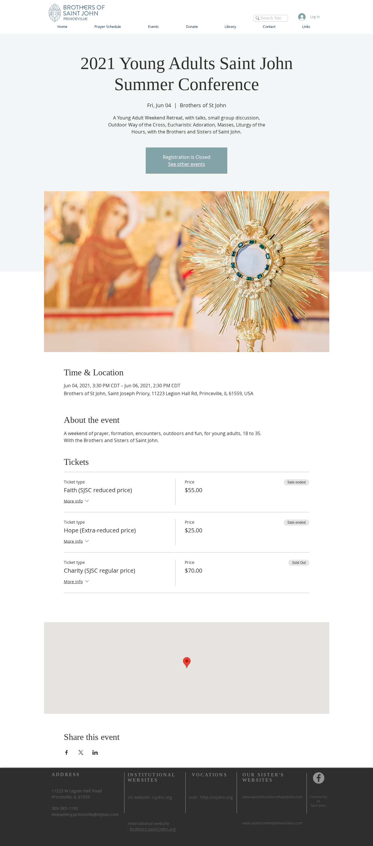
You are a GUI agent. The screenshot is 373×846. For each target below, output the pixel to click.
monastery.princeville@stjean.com (85, 814)
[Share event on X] (81, 752)
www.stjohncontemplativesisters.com (272, 823)
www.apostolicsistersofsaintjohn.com (272, 796)
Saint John (318, 805)
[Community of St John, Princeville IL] (318, 778)
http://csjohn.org (216, 797)
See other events (186, 164)
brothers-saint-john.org (153, 829)
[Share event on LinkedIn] (95, 752)
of (318, 801)
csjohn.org (162, 797)
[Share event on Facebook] (66, 752)
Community (318, 796)
